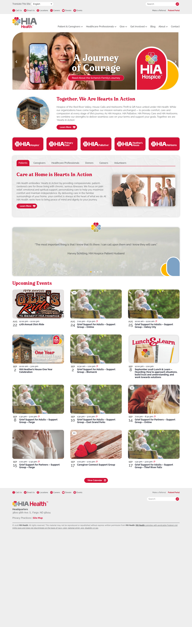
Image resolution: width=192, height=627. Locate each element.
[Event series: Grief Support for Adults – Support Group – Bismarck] (97, 366)
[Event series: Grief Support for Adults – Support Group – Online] (97, 321)
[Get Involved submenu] (146, 26)
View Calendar (95, 480)
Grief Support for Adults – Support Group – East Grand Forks (96, 421)
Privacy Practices (21, 518)
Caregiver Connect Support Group (96, 464)
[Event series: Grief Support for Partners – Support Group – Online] (155, 416)
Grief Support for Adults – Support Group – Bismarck (96, 370)
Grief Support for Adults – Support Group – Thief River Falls (154, 466)
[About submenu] (167, 26)
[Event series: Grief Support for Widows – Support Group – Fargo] (39, 461)
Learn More (65, 127)
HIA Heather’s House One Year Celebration (35, 370)
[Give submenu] (126, 26)
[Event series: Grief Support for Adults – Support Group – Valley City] (156, 321)
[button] (16, 62)
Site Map (38, 518)
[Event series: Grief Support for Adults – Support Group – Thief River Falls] (154, 461)
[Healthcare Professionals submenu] (115, 26)
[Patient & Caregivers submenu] (82, 26)
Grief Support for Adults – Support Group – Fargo (38, 421)
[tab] (23, 163)
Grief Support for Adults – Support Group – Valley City (154, 325)
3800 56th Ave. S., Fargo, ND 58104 (31, 512)
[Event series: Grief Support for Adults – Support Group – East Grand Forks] (96, 416)
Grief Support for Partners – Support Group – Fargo (39, 466)
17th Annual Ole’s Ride (31, 324)
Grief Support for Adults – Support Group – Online (96, 325)
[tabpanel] (96, 190)
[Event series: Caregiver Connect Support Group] (97, 461)
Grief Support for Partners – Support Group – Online (155, 421)
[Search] (177, 4)
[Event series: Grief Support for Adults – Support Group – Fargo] (39, 416)
